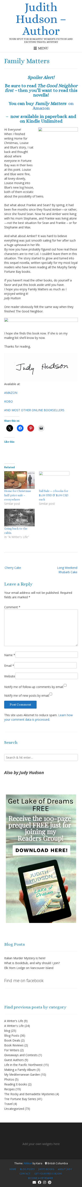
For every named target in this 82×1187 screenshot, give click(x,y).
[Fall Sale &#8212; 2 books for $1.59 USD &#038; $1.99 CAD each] (54, 480)
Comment (12, 607)
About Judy (65, 1169)
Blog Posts (11, 1035)
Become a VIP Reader (40, 1178)
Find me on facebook (24, 980)
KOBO (8, 401)
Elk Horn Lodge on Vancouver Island (28, 968)
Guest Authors (14, 1060)
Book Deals (12, 1040)
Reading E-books (15, 1084)
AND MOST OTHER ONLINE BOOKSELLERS (34, 410)
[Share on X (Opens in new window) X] (9, 428)
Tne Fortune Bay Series (20, 1099)
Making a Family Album (20, 1070)
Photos (9, 1079)
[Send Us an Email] (34, 1182)
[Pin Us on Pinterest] (49, 1182)
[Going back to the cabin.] (19, 517)
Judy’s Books (46, 1169)
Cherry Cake (13, 568)
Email (9, 666)
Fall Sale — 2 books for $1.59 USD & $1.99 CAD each (53, 495)
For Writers (11, 1050)
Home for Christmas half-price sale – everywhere (17, 495)
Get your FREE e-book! (48, 1173)
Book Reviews (14, 1045)
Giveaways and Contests (21, 1055)
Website (9, 676)
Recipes (9, 1089)
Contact (24, 1173)
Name (9, 655)
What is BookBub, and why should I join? (32, 963)
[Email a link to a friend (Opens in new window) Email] (41, 428)
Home (12, 1169)
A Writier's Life (14, 1026)
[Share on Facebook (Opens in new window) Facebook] (20, 428)
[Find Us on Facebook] (39, 1182)
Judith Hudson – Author (41, 19)
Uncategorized (14, 1109)
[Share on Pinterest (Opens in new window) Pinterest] (30, 428)
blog (7, 1031)
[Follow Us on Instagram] (44, 1182)
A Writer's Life (13, 1021)
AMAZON (10, 393)
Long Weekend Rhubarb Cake (67, 570)
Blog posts (27, 1169)
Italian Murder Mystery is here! (24, 958)
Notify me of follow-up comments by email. (34, 687)
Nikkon (28, 1163)
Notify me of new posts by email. (26, 695)
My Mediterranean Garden (22, 1074)
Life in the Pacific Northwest (23, 1065)
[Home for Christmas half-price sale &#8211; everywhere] (19, 480)
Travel (8, 1104)
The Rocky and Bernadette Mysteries (29, 1094)
